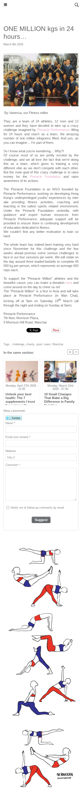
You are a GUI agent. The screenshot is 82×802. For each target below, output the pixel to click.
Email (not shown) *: (18, 437)
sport (39, 344)
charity (30, 344)
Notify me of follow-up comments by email (37, 507)
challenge (18, 344)
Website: (11, 451)
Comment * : (13, 465)
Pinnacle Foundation (45, 176)
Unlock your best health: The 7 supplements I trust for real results (20, 397)
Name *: (10, 423)
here (69, 282)
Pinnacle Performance (53, 130)
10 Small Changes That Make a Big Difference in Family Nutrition (59, 397)
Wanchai (57, 344)
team (47, 344)
